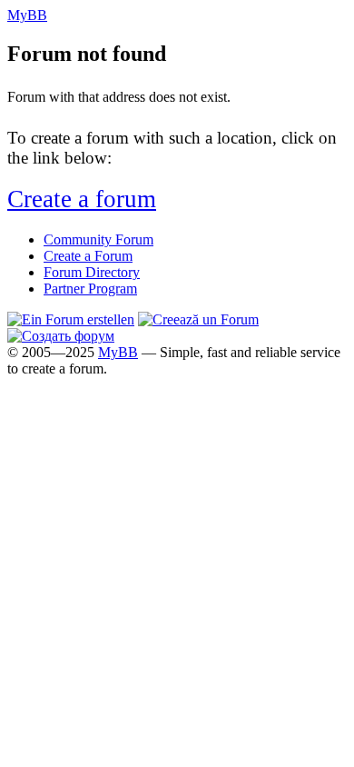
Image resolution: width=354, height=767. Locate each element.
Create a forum (81, 199)
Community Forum (98, 239)
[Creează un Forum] (198, 319)
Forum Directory (92, 272)
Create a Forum (88, 256)
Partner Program (90, 288)
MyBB (118, 352)
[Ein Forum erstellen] (70, 319)
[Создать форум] (60, 336)
